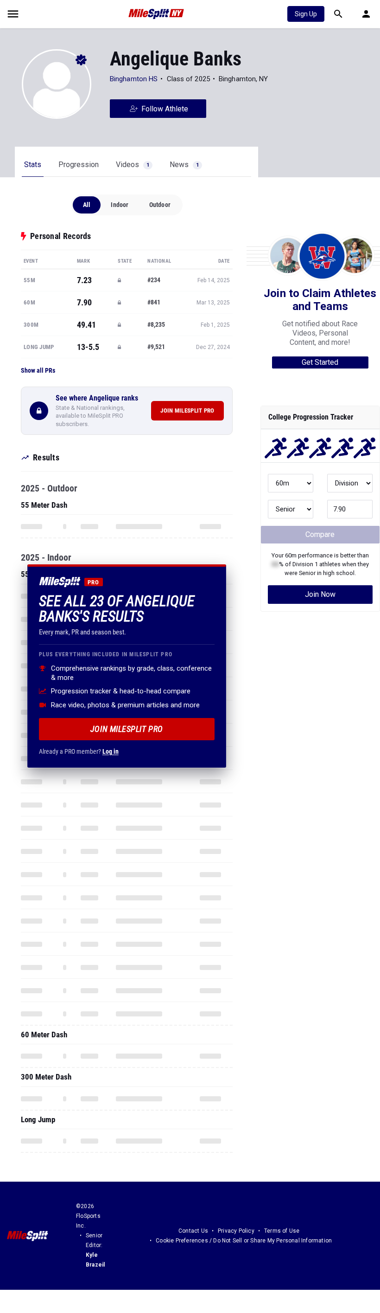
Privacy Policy (236, 1231)
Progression (78, 164)
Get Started (320, 362)
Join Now (320, 594)
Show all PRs (38, 370)
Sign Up (306, 14)
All (87, 204)
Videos (132, 164)
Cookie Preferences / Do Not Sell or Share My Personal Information (244, 1240)
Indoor (119, 204)
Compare (320, 534)
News (184, 164)
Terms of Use (281, 1231)
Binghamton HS (134, 79)
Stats (32, 164)
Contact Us (193, 1231)
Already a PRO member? (79, 751)
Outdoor (160, 204)
